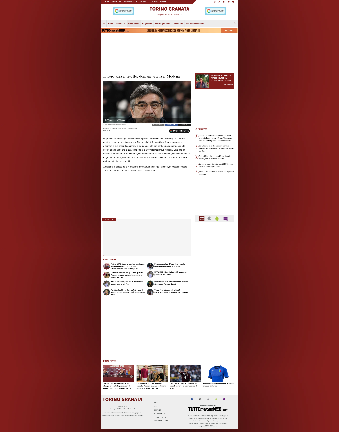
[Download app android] (228, 2)
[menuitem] (104, 24)
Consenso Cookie (161, 421)
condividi (170, 125)
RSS (155, 406)
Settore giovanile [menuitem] (162, 23)
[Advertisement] (214, 326)
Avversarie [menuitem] (178, 23)
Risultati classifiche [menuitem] (195, 23)
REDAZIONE (129, 2)
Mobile (157, 403)
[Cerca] (235, 24)
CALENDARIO (141, 2)
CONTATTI (153, 2)
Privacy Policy (160, 417)
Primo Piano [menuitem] (133, 23)
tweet (184, 125)
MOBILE (163, 2)
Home (107, 2)
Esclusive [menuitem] (120, 23)
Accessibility (159, 413)
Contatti (157, 410)
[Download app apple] (224, 2)
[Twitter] (219, 2)
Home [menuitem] (110, 23)
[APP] (202, 218)
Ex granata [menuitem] (147, 23)
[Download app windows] (233, 2)
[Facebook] (214, 2)
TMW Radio (116, 2)
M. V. (106, 130)
